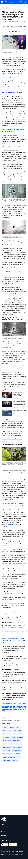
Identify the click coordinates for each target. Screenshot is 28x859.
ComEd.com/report (13, 524)
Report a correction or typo (8, 717)
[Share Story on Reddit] (9, 31)
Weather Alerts (7, 703)
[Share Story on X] (6, 31)
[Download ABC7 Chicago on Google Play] (13, 844)
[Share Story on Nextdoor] (12, 31)
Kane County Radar (7, 709)
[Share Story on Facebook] (2, 31)
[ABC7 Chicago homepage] (5, 2)
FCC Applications (4, 854)
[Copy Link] (19, 31)
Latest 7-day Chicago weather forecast (13, 147)
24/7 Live (11, 2)
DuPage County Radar (19, 706)
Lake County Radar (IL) (19, 708)
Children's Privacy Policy (6, 851)
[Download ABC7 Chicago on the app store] (5, 844)
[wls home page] (3, 819)
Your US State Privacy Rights (17, 851)
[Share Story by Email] (16, 31)
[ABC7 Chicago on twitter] (6, 840)
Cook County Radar (7, 706)
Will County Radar (7, 708)
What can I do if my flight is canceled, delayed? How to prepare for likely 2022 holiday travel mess (13, 641)
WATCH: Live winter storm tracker (12, 92)
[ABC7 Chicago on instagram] (10, 840)
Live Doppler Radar (19, 703)
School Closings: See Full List (10, 77)
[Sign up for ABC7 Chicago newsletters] (13, 840)
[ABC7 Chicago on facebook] (2, 840)
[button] (2, 2)
